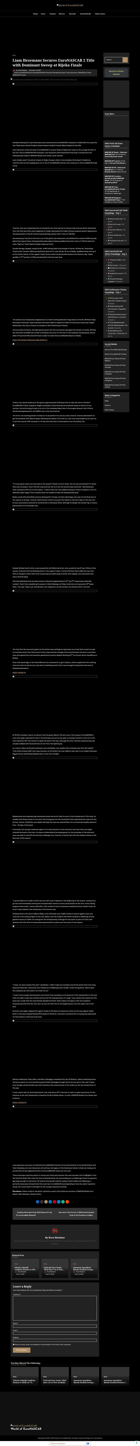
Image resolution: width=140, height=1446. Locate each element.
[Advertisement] (70, 34)
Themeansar (97, 1438)
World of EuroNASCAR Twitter (116, 354)
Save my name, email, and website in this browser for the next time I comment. (43, 1344)
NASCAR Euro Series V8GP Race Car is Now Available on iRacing (53, 1269)
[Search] (125, 60)
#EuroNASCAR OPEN (38, 73)
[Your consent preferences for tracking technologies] (136, 1442)
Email (15, 1330)
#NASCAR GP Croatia (19, 75)
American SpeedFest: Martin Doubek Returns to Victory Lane (115, 1382)
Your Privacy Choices (76, 1443)
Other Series (100, 14)
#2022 (16, 73)
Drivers (62, 14)
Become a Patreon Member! (116, 72)
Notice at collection (58, 1443)
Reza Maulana (22, 70)
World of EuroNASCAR (26, 1429)
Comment (17, 1294)
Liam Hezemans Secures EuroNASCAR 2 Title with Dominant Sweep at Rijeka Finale (54, 62)
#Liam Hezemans (72, 73)
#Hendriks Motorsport (59, 73)
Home (35, 14)
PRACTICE (17, 340)
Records (72, 14)
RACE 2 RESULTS (19, 1103)
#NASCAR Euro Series (84, 73)
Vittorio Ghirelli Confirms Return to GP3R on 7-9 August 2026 (25, 1269)
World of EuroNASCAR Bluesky (116, 350)
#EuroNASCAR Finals (25, 73)
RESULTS (25, 340)
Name (15, 1323)
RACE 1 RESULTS (19, 673)
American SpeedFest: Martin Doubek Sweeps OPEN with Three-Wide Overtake (83, 1383)
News (43, 14)
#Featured (48, 73)
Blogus (88, 1438)
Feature (53, 14)
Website (16, 1337)
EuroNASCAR (85, 14)
